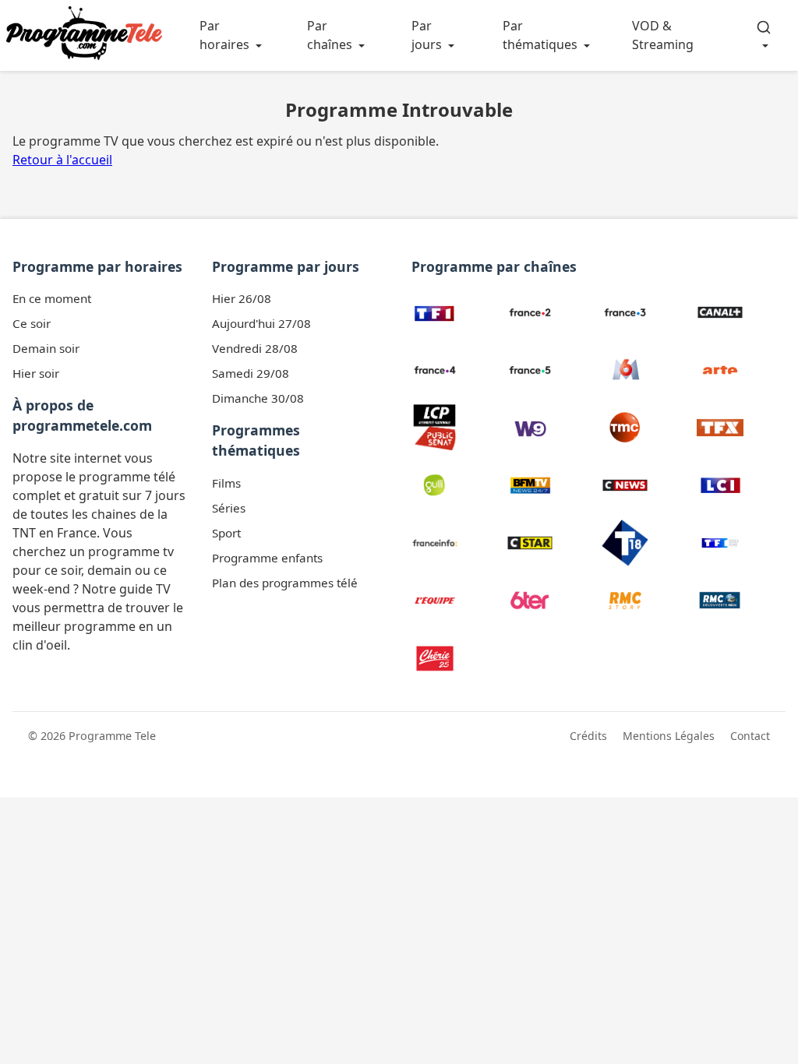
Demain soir (45, 348)
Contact (750, 735)
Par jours (426, 35)
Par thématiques (540, 35)
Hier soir (35, 373)
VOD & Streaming (663, 35)
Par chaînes (329, 35)
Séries (228, 508)
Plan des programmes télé (285, 582)
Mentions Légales (669, 735)
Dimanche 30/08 (258, 398)
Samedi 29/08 (250, 373)
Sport (226, 533)
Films (226, 483)
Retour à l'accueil (62, 159)
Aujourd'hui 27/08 (261, 323)
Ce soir (31, 323)
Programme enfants (267, 557)
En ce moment (51, 298)
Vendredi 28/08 (255, 348)
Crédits (588, 735)
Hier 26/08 (241, 298)
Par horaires (224, 35)
